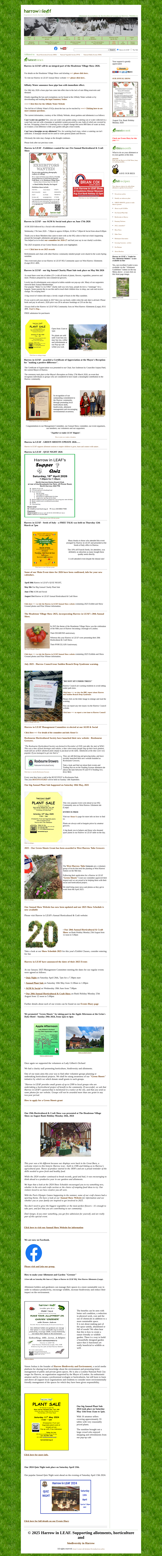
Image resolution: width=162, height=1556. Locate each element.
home (74, 1549)
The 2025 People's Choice (32, 649)
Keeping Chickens (120, 221)
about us (29, 38)
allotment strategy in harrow (75, 42)
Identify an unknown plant (122, 198)
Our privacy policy (120, 194)
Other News (118, 234)
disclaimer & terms (89, 1549)
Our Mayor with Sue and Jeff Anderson (92, 416)
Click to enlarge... (29, 843)
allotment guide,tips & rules (114, 38)
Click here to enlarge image (38, 355)
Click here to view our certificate (38, 421)
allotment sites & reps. (31, 42)
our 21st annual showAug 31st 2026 (97, 42)
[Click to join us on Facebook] (33, 1262)
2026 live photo (88, 350)
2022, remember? (120, 225)
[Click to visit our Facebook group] (56, 50)
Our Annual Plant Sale (121, 212)
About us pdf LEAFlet (121, 208)
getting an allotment (92, 38)
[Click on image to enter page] (122, 296)
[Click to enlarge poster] (125, 116)
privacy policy (100, 1549)
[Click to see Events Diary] (121, 132)
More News (118, 230)
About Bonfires (119, 251)
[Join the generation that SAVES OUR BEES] (115, 173)
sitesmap (79, 38)
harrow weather (132, 42)
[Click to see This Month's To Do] (122, 151)
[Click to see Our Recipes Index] (121, 183)
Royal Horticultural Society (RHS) (46, 54)
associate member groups (47, 38)
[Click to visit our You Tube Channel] (64, 50)
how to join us (67, 38)
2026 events (114, 42)
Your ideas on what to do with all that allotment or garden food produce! (123, 187)
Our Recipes (118, 247)
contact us (132, 38)
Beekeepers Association (121, 238)
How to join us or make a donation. (65, 437)
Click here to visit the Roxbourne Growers (36, 772)
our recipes (123, 42)
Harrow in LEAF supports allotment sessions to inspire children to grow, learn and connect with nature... (62, 447)
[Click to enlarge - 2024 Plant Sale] (46, 1450)
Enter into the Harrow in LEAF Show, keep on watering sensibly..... (125, 160)
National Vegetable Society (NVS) (70, 54)
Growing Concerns (123, 243)
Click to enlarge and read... (32, 722)
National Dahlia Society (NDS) (93, 54)
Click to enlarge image (46, 1056)
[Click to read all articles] (34, 62)
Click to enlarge (29, 1359)
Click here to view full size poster (48, 217)
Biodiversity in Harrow (121, 217)
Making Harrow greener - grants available (52, 42)
